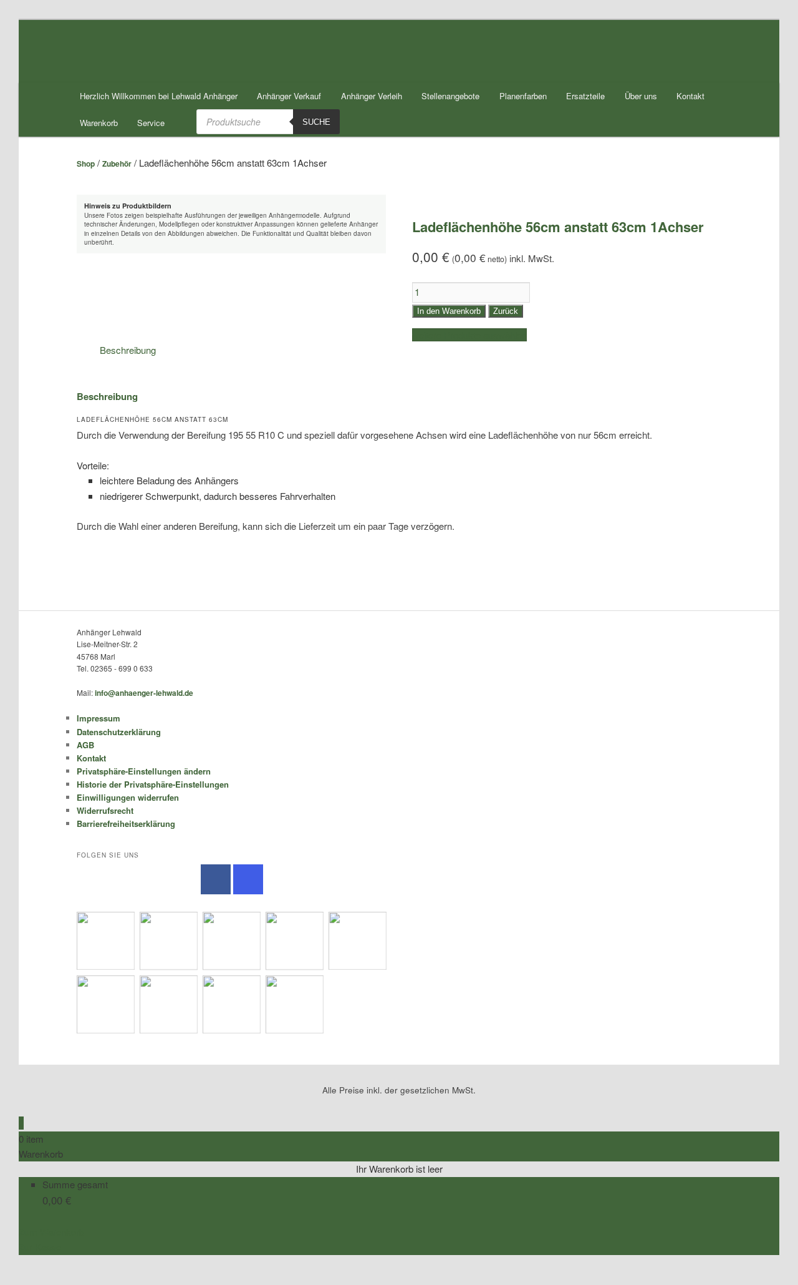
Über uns (641, 96)
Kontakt (690, 96)
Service (151, 123)
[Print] (22, 1277)
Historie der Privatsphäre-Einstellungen (153, 784)
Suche (316, 122)
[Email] (22, 1262)
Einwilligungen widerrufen (128, 797)
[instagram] (248, 879)
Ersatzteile (585, 96)
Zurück (505, 311)
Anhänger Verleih (371, 96)
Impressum (98, 718)
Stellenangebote (450, 96)
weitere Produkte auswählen (469, 334)
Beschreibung (128, 349)
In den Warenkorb (449, 311)
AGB (85, 745)
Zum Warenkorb (51, 1231)
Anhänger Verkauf (289, 96)
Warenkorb (99, 123)
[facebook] (216, 879)
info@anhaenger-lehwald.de (144, 692)
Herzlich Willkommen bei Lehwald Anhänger (159, 96)
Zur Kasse (40, 1246)
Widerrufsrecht (105, 810)
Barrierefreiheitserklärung (126, 823)
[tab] (128, 350)
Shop (86, 163)
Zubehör (117, 163)
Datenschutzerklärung (119, 732)
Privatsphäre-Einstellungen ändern (144, 771)
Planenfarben (523, 96)
